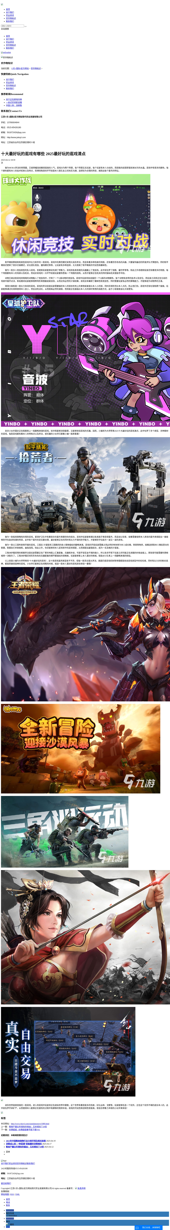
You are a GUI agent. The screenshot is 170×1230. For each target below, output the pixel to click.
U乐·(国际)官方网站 (20, 68)
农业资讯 (10, 15)
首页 (8, 9)
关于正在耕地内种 (14, 99)
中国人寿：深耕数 (14, 105)
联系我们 (10, 21)
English (8, 52)
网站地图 (5, 1194)
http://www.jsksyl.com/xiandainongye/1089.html (30, 1124)
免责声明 (81, 1188)
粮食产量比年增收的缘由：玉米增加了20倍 (28, 1127)
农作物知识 (11, 18)
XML (17, 1194)
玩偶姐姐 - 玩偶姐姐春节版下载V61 (24, 1130)
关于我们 (10, 12)
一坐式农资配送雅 (14, 102)
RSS (12, 1194)
